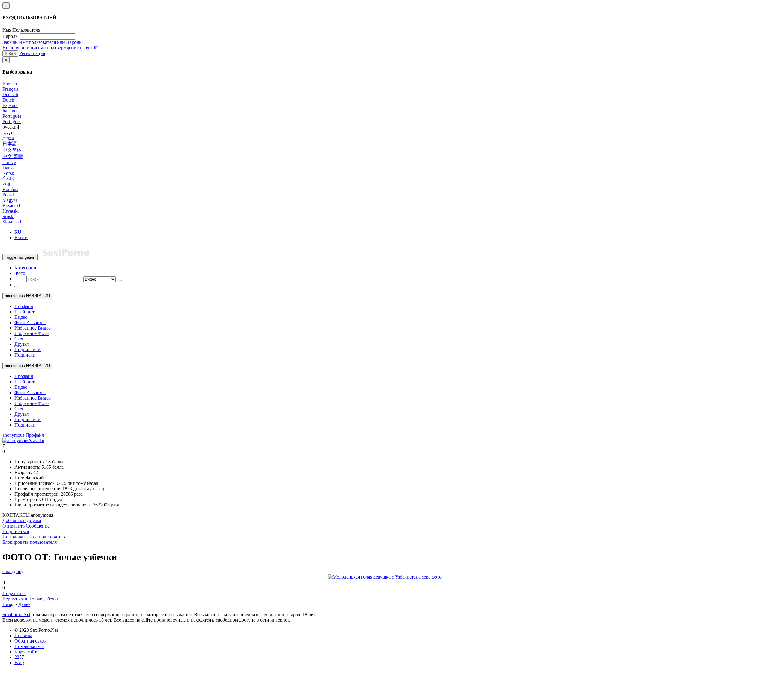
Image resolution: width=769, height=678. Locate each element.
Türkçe (9, 162)
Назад (8, 604)
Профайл (23, 306)
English (9, 83)
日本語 (9, 143)
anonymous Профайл (23, 435)
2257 (19, 657)
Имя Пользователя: (21, 29)
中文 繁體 (12, 156)
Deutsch (10, 94)
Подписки (24, 354)
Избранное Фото (31, 333)
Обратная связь (30, 640)
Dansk (8, 167)
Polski (8, 194)
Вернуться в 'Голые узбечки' (31, 598)
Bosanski (11, 205)
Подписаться (15, 531)
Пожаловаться (29, 646)
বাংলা (6, 184)
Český (8, 178)
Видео (20, 317)
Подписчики (27, 349)
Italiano (9, 110)
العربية (9, 132)
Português (11, 116)
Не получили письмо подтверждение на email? (50, 47)
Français (10, 89)
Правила (23, 635)
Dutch (8, 99)
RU (17, 232)
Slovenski (11, 221)
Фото (19, 273)
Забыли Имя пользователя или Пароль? (42, 42)
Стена (20, 338)
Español (10, 105)
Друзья (21, 344)
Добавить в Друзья (21, 520)
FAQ (19, 662)
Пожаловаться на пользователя (34, 536)
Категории (25, 267)
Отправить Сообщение (26, 525)
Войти (10, 53)
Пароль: (10, 36)
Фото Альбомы (30, 322)
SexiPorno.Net (16, 614)
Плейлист (24, 311)
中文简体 (12, 150)
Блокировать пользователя (29, 542)
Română (10, 189)
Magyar (9, 200)
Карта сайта (26, 651)
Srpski (8, 216)
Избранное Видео (32, 327)
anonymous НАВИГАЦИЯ (27, 295)
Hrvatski (10, 211)
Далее (24, 604)
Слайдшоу (12, 571)
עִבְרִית (8, 138)
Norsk (8, 173)
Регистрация (32, 53)
